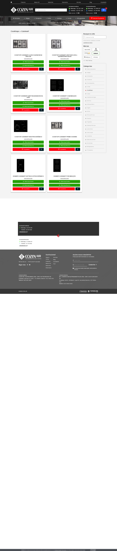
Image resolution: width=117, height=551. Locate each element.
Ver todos (16, 18)
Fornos (69, 18)
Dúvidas (79, 2)
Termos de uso (22, 261)
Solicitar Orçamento (97, 18)
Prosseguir (93, 550)
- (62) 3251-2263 (77, 8)
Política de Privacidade (58, 550)
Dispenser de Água (91, 97)
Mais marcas (87, 60)
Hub (54, 263)
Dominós (89, 100)
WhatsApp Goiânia (29, 61)
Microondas (89, 143)
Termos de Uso (64, 550)
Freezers (89, 118)
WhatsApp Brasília (29, 65)
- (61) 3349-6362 (93, 10)
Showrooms (65, 2)
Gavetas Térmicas (91, 125)
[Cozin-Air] (22, 10)
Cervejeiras (38, 18)
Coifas (49, 18)
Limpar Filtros (87, 42)
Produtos (23, 2)
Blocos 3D (36, 2)
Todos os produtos (91, 69)
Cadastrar (92, 265)
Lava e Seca (89, 129)
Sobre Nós (50, 2)
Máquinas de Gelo (91, 139)
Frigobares (89, 122)
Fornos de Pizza (90, 115)
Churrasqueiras (90, 83)
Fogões (88, 108)
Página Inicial (47, 258)
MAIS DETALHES (28, 58)
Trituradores (90, 150)
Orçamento (103, 2)
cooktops (29, 23)
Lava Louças (90, 132)
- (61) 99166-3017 (94, 8)
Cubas (88, 93)
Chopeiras (89, 79)
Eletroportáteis (90, 104)
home (20, 23)
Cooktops (59, 18)
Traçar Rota (23, 231)
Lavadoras (89, 136)
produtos (24, 23)
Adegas (28, 18)
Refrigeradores (81, 18)
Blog (91, 2)
